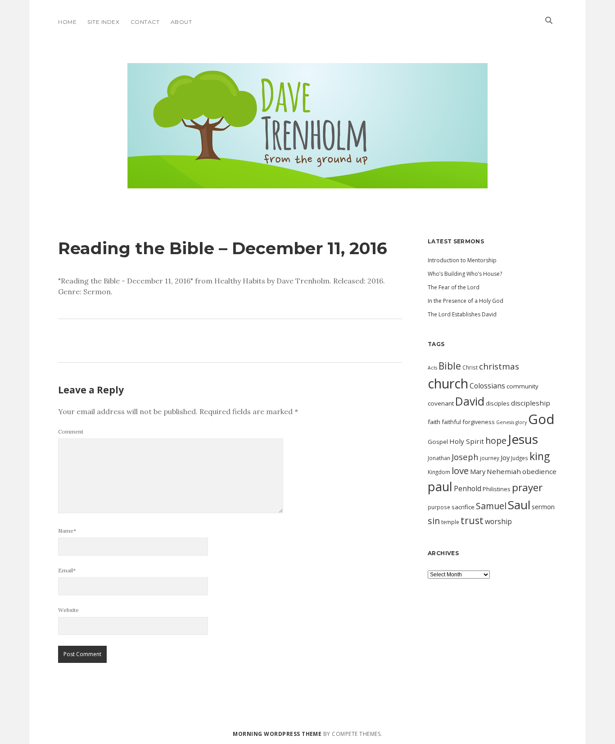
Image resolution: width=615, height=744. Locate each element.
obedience (539, 471)
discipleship (530, 402)
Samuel (491, 506)
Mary (477, 471)
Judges (519, 457)
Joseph (465, 456)
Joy (505, 457)
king (539, 456)
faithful (451, 422)
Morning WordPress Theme (277, 734)
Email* (67, 570)
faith (434, 422)
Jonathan (439, 457)
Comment (70, 431)
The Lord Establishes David (462, 314)
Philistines (497, 489)
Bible (450, 366)
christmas (499, 366)
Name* (67, 530)
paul (440, 486)
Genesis (505, 422)
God (541, 419)
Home (67, 21)
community (522, 386)
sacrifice (463, 507)
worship (498, 521)
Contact (145, 21)
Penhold (467, 488)
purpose (439, 507)
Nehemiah (504, 471)
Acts (432, 368)
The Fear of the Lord (453, 287)
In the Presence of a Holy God (465, 301)
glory (521, 422)
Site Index (103, 21)
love (460, 470)
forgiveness (478, 422)
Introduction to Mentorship (462, 260)
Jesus (523, 438)
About (181, 21)
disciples (498, 403)
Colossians (487, 386)
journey (489, 457)
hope (495, 440)
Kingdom (439, 471)
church (448, 383)
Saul (519, 505)
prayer (527, 487)
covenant (441, 403)
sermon (543, 506)
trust (472, 520)
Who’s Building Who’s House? (465, 274)
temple (450, 521)
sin (434, 521)
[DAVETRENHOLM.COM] (307, 180)
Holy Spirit (466, 441)
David (469, 401)
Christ (470, 367)
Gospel (438, 442)
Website (68, 610)
